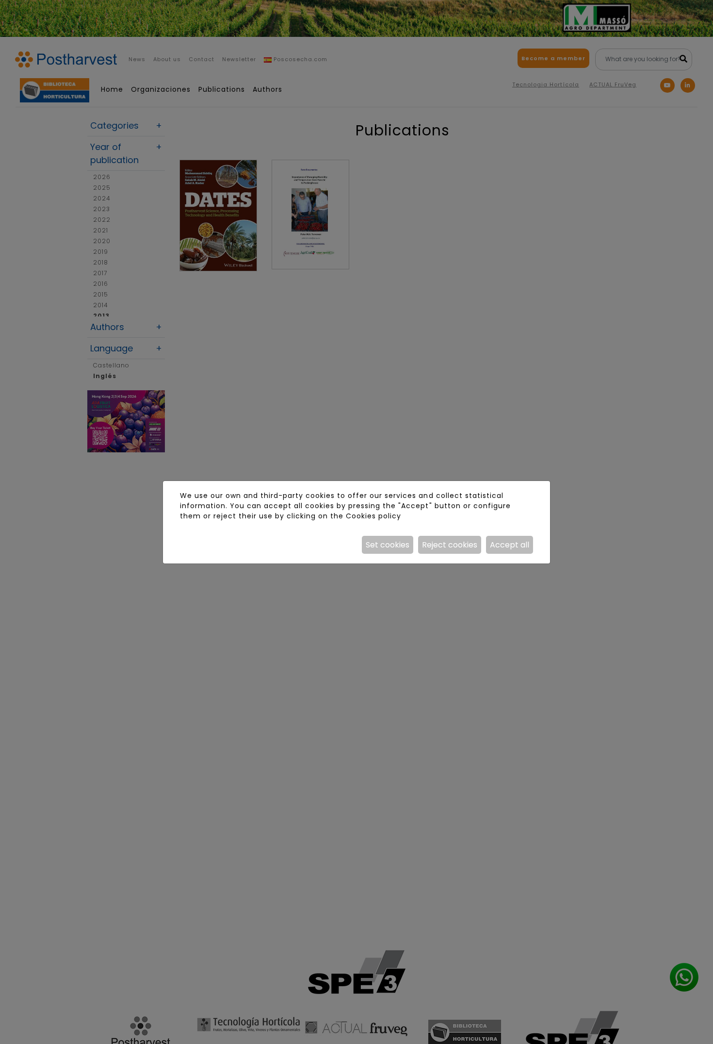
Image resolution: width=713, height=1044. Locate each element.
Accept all (509, 544)
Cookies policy (373, 516)
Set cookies (387, 544)
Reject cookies (449, 544)
